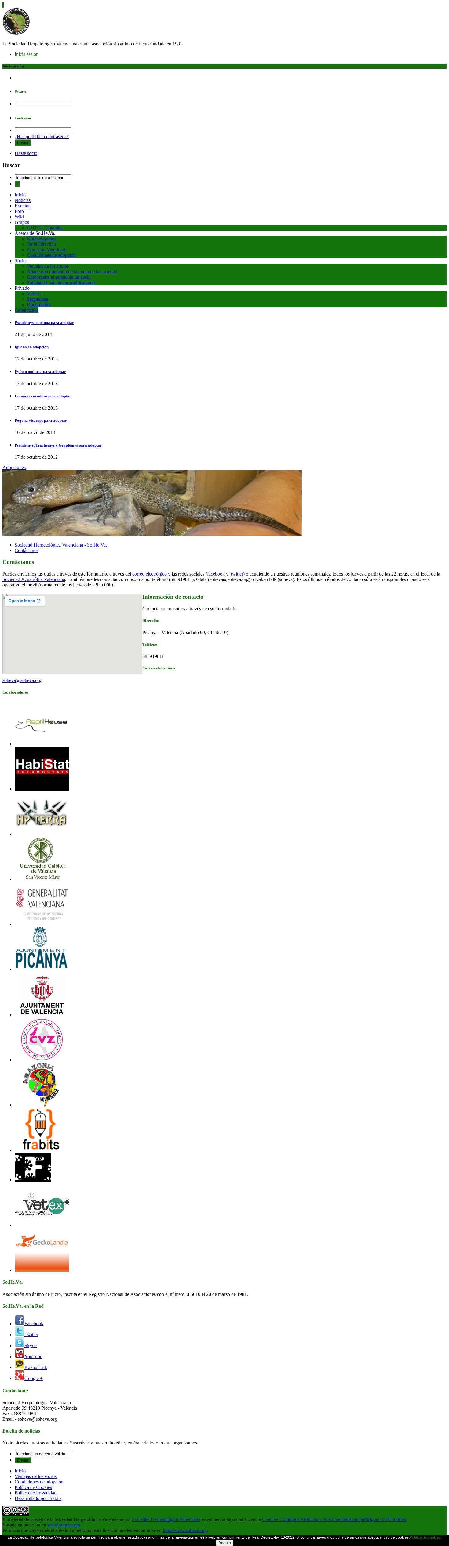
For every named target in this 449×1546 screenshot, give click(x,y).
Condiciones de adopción (51, 255)
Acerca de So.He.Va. (35, 233)
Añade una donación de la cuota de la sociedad (72, 271)
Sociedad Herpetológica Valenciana (166, 1519)
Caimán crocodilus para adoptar (43, 396)
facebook (216, 573)
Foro (19, 211)
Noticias (23, 200)
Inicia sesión (26, 54)
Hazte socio (26, 153)
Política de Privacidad (36, 1492)
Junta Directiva (41, 244)
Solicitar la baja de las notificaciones (62, 282)
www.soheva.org (63, 1524)
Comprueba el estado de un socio (59, 277)
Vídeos (34, 293)
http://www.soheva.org (185, 1530)
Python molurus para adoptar (40, 371)
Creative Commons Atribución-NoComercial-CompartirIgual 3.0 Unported (334, 1519)
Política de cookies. (426, 1537)
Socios (21, 260)
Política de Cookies (33, 1487)
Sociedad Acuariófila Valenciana (33, 579)
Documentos (39, 304)
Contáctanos (26, 310)
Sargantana (37, 299)
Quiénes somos (41, 238)
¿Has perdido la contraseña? (42, 136)
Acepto (224, 1543)
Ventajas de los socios (48, 266)
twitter (237, 573)
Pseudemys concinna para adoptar (44, 322)
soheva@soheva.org (22, 680)
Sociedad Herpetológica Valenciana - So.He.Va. (61, 544)
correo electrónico (149, 573)
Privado (22, 288)
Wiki (19, 216)
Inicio (20, 194)
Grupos (22, 222)
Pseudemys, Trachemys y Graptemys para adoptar (58, 445)
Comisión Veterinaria (47, 249)
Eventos (22, 205)
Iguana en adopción (32, 347)
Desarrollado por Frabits (38, 1498)
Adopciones (14, 467)
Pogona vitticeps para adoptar (41, 420)
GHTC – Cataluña (45, 227)
